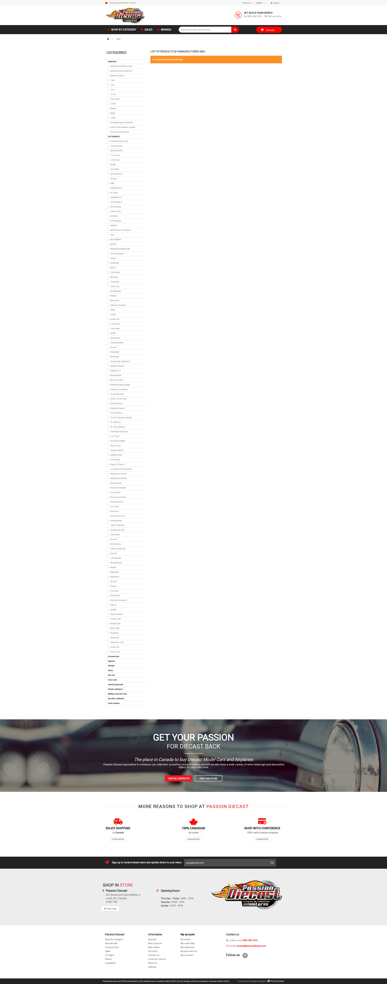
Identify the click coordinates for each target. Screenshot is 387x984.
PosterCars (115, 595)
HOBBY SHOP (116, 455)
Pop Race (114, 591)
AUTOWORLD (116, 174)
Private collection (115, 689)
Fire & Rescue (116, 413)
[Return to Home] (108, 39)
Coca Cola (112, 680)
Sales (148, 29)
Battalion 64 (115, 371)
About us (152, 963)
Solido (113, 258)
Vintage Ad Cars (117, 530)
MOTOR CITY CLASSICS (120, 230)
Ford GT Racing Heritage (121, 417)
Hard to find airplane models (122, 127)
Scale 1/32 (115, 319)
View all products (178, 778)
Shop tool (114, 511)
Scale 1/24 (115, 652)
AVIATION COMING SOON (121, 66)
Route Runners (116, 502)
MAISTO (113, 225)
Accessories (113, 656)
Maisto (113, 296)
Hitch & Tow (115, 445)
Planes (108, 959)
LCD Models (115, 221)
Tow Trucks (115, 492)
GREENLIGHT (116, 188)
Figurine (111, 661)
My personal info (189, 951)
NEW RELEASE (116, 150)
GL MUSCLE (115, 422)
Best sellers (154, 947)
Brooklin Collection (116, 698)
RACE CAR (114, 628)
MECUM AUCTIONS (118, 478)
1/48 (112, 80)
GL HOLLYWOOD (117, 427)
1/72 (112, 90)
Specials (152, 939)
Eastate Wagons (117, 408)
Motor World (115, 483)
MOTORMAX (115, 239)
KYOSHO (114, 216)
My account (188, 934)
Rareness (114, 633)
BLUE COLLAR (116, 380)
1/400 (112, 118)
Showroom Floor (117, 516)
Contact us (246, 3)
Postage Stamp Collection (121, 122)
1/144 (112, 94)
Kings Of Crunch (117, 464)
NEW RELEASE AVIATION (121, 71)
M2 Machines (116, 563)
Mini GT (113, 581)
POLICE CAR (115, 619)
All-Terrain (114, 356)
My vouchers (187, 955)
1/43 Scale (115, 324)
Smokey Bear (116, 520)
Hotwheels (115, 534)
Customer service (157, 959)
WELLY (113, 268)
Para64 (113, 586)
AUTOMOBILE (114, 136)
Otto (112, 235)
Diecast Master (117, 342)
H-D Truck (114, 436)
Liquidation (110, 963)
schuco (113, 605)
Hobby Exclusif (117, 450)
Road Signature (117, 253)
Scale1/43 (114, 647)
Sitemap (152, 967)
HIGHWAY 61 (116, 197)
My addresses (188, 947)
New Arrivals (111, 943)
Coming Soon (116, 146)
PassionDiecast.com (112, 981)
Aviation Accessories (119, 132)
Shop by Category (123, 29)
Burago (113, 179)
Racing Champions (118, 600)
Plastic (113, 108)
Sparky (113, 609)
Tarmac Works (116, 614)
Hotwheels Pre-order (119, 141)
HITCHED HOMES (117, 441)
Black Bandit (115, 375)
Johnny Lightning (117, 549)
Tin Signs (109, 955)
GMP (112, 183)
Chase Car (114, 638)
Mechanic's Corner (118, 474)
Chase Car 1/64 (117, 642)
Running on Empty (118, 497)
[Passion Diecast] (133, 15)
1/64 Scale (115, 328)
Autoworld (115, 338)
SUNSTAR (114, 263)
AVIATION (112, 61)
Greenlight (114, 282)
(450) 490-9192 (254, 16)
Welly (112, 310)
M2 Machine (115, 291)
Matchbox (114, 577)
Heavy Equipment (115, 684)
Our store (153, 951)
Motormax (114, 300)
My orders (186, 939)
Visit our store (274, 16)
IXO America (115, 207)
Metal (112, 113)
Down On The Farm (118, 399)
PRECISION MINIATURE (120, 249)
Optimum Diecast (117, 305)
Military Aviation (117, 75)
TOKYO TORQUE (117, 525)
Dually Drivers (116, 403)
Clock (110, 670)
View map (111, 908)
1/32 (112, 85)
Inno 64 (113, 539)
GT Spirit (114, 193)
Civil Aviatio (115, 99)
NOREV (113, 244)
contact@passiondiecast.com (251, 946)
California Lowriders (119, 389)
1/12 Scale (115, 155)
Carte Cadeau (114, 703)
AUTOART (114, 169)
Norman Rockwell (118, 488)
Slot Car (111, 675)
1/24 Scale (115, 272)
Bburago (114, 277)
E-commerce (243, 981)
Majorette (114, 572)
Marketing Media (276, 981)
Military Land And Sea (117, 694)
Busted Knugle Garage (120, 385)
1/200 (112, 104)
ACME (113, 164)
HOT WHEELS (116, 202)
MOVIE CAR (115, 623)
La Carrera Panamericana (121, 469)
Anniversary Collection (120, 361)
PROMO (111, 666)
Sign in (276, 3)
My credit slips (188, 943)
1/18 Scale (115, 160)
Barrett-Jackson (117, 366)
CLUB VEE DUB (116, 394)
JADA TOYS (115, 211)
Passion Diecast (246, 894)
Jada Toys (114, 286)
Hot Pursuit (115, 460)
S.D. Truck (114, 506)
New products (155, 943)
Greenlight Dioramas (119, 431)
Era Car (113, 347)
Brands (166, 29)
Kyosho (113, 553)
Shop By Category (114, 939)
